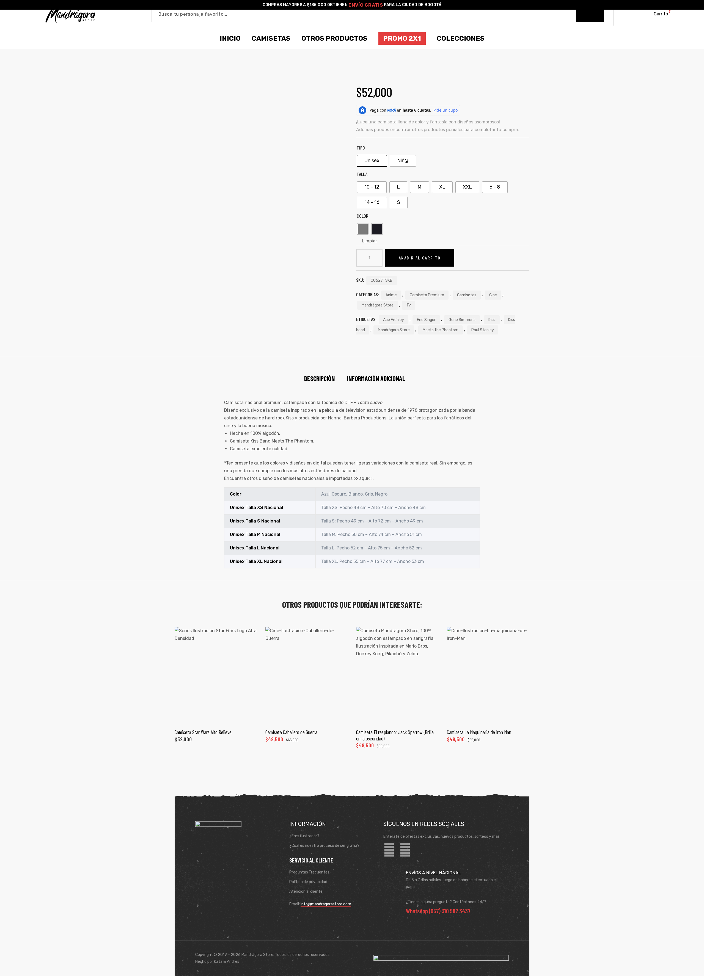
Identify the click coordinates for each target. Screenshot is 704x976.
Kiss (491, 319)
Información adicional (376, 378)
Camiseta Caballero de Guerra (291, 732)
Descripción (319, 378)
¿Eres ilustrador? (304, 836)
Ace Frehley (393, 319)
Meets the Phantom (440, 330)
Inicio (230, 38)
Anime (391, 295)
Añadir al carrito (420, 257)
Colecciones (461, 38)
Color (362, 216)
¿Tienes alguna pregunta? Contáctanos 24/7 (446, 902)
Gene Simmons (462, 319)
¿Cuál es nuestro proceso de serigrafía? (324, 845)
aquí (363, 478)
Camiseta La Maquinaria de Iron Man (479, 732)
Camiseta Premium (427, 295)
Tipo (361, 148)
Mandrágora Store (378, 305)
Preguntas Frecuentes (309, 872)
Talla (362, 174)
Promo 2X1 (402, 38)
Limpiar (369, 241)
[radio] (372, 160)
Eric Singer (426, 319)
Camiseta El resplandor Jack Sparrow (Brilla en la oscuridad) (395, 735)
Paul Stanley (482, 330)
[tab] (319, 378)
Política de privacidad (308, 882)
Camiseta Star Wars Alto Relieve (203, 732)
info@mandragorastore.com (326, 904)
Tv (408, 305)
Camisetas (466, 295)
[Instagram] (405, 850)
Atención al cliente (306, 891)
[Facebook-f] (389, 850)
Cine (493, 295)
